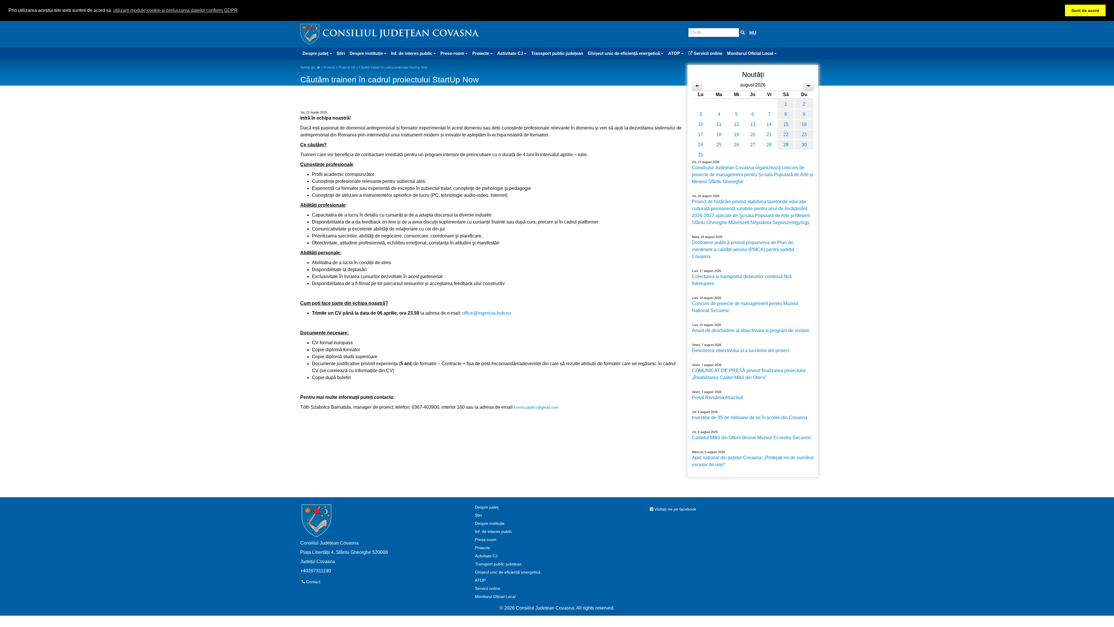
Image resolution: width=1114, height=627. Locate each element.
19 (736, 134)
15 (786, 124)
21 (769, 134)
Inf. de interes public (493, 531)
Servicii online (707, 53)
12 (736, 124)
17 (700, 134)
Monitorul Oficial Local (495, 596)
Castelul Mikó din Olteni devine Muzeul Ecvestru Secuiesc (752, 437)
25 (718, 144)
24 (700, 144)
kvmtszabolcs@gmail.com (536, 407)
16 (804, 124)
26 (736, 144)
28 (769, 144)
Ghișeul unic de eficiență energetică (507, 572)
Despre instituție (489, 523)
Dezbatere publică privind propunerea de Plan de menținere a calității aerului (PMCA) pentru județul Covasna (743, 249)
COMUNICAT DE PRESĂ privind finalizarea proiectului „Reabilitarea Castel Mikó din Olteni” (749, 374)
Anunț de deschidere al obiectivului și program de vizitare (750, 330)
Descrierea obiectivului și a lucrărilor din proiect (740, 350)
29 (786, 144)
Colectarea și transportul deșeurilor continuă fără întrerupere (742, 280)
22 (786, 134)
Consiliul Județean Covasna (400, 34)
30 (804, 144)
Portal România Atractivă (717, 397)
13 (752, 124)
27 (752, 144)
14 (769, 124)
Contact (312, 581)
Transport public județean (557, 53)
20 (752, 134)
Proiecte (329, 67)
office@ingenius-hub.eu (486, 313)
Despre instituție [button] (367, 53)
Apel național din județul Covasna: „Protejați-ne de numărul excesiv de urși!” (752, 461)
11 (719, 124)
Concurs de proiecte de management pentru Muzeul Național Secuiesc (745, 307)
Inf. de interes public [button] (412, 53)
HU (752, 32)
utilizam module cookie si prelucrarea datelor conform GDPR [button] (175, 10)
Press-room (485, 539)
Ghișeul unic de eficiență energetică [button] (624, 53)
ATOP (480, 580)
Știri (341, 53)
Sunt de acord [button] (1085, 10)
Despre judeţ (486, 507)
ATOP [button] (674, 53)
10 (700, 124)
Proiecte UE (347, 67)
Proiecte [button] (481, 53)
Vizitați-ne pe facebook (674, 509)
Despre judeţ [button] (316, 53)
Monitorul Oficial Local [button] (750, 53)
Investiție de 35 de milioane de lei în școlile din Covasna (749, 417)
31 (700, 154)
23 (804, 134)
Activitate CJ (486, 556)
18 (718, 134)
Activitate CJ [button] (510, 53)
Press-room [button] (452, 53)
